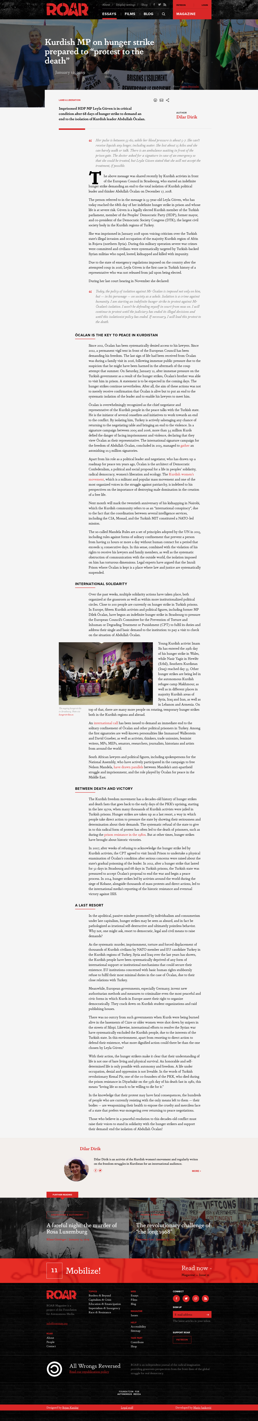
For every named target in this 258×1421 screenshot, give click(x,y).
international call (106, 722)
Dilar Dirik (186, 117)
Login (205, 5)
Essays (109, 14)
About (106, 4)
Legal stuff (127, 1407)
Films (130, 14)
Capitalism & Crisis (100, 1299)
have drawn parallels (128, 766)
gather (185, 445)
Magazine (186, 14)
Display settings (125, 4)
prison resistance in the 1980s (125, 834)
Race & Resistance (100, 1312)
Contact (51, 1346)
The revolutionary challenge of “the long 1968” (173, 1228)
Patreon (181, 5)
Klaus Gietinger (57, 1239)
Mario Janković (202, 1407)
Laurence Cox (145, 1239)
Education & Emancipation (105, 1304)
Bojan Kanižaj (70, 1407)
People (51, 1342)
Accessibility (138, 1326)
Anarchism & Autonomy (67, 1214)
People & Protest (153, 1214)
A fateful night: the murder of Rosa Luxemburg (82, 1228)
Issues (134, 1315)
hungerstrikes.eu (66, 714)
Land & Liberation (69, 100)
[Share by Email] (161, 101)
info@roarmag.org (57, 1323)
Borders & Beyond (100, 1295)
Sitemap (135, 1331)
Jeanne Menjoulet (189, 86)
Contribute (137, 1342)
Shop (144, 4)
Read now (195, 1267)
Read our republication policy (89, 1371)
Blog (148, 14)
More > (196, 1171)
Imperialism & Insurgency (104, 1308)
